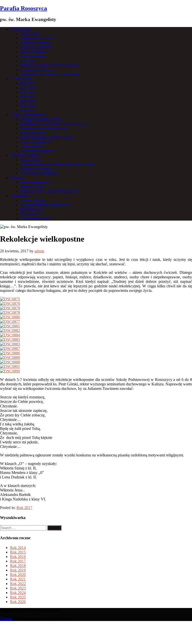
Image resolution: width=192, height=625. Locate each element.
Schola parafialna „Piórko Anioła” (47, 137)
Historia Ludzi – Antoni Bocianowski (49, 191)
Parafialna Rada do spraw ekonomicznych (53, 124)
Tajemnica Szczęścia (36, 169)
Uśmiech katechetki (35, 47)
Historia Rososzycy (35, 182)
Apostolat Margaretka (37, 151)
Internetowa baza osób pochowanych (49, 65)
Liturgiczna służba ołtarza (40, 119)
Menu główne (21, 29)
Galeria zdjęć (20, 79)
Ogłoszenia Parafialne (37, 38)
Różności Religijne (25, 155)
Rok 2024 (18, 592)
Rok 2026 (18, 601)
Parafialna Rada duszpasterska (44, 128)
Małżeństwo (29, 214)
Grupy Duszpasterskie (27, 115)
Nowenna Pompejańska (39, 173)
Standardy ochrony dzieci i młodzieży (50, 74)
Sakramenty (19, 196)
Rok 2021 (18, 579)
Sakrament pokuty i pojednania (44, 205)
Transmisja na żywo (36, 70)
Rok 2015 (28, 88)
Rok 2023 (18, 588)
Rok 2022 (18, 583)
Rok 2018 (28, 101)
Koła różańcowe (33, 133)
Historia (16, 178)
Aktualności (29, 34)
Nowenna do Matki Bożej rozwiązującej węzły (57, 164)
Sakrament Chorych (36, 218)
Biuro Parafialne (33, 52)
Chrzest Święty (32, 200)
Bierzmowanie (31, 209)
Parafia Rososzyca (23, 8)
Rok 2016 (28, 92)
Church (6, 618)
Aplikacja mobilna (34, 43)
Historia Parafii (32, 187)
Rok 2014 (28, 83)
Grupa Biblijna (32, 146)
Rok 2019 (28, 106)
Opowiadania (30, 160)
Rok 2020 (28, 110)
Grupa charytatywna (36, 142)
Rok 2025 (18, 597)
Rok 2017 (28, 97)
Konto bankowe (33, 56)
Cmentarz (27, 61)
